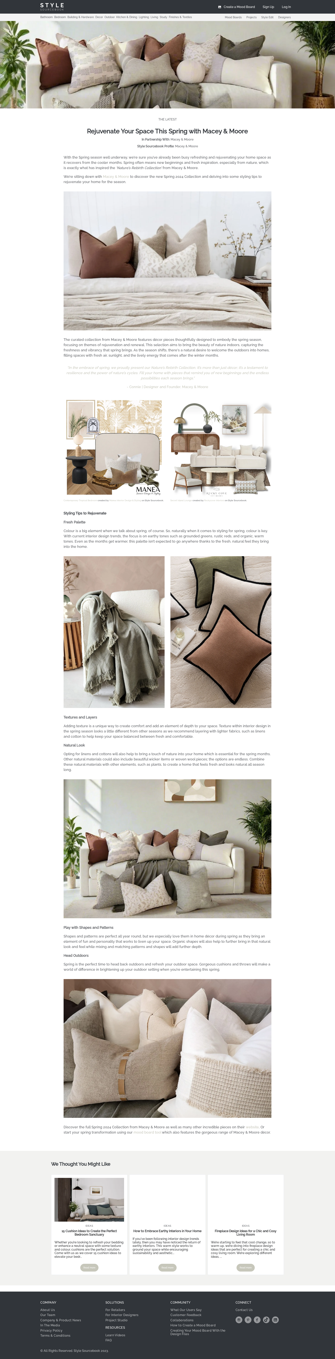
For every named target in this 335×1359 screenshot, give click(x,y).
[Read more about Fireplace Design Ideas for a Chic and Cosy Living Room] (246, 1200)
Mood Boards (233, 17)
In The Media (50, 1325)
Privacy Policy (51, 1330)
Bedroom (60, 17)
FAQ (108, 1340)
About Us (47, 1310)
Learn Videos (115, 1335)
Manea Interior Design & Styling (125, 500)
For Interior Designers (122, 1315)
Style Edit (267, 17)
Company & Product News (60, 1320)
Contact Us (244, 1310)
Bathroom (46, 17)
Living (154, 17)
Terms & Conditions (55, 1335)
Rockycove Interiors (214, 500)
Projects (251, 17)
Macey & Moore (182, 139)
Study (163, 17)
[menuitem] (286, 6)
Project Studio (116, 1320)
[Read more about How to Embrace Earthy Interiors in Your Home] (167, 1200)
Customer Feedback (186, 1315)
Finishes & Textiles (180, 17)
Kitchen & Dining (126, 17)
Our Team (47, 1315)
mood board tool (147, 1132)
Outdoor (109, 17)
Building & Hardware (80, 17)
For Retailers (115, 1310)
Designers (284, 17)
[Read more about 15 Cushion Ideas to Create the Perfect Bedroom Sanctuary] (89, 1200)
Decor (99, 17)
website (252, 1127)
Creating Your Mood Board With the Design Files (197, 1332)
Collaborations (181, 1320)
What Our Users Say (186, 1310)
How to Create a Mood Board (193, 1325)
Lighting (144, 17)
